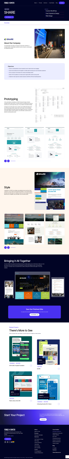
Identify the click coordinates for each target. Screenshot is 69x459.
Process (40, 2)
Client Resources (57, 452)
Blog (57, 2)
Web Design (49, 16)
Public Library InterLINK (14, 400)
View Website (8, 17)
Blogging (36, 449)
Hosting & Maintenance (38, 452)
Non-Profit (7, 9)
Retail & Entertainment (57, 441)
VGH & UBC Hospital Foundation (16, 365)
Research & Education (57, 439)
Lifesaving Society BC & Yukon (44, 404)
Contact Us (43, 419)
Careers (55, 449)
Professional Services (57, 438)
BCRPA (38, 368)
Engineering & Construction (57, 433)
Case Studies (51, 2)
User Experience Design (52, 13)
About (35, 2)
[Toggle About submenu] (37, 2)
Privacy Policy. (22, 457)
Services (45, 2)
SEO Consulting (37, 447)
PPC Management (37, 451)
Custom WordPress (51, 11)
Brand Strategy (37, 445)
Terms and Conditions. (29, 457)
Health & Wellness (56, 434)
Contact (61, 2)
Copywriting (36, 444)
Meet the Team (37, 431)
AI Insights (54, 448)
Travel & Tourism (56, 443)
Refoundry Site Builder (38, 435)
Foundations (12, 363)
